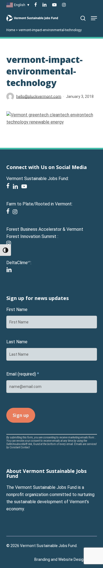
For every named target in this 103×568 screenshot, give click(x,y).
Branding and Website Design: (60, 559)
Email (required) (22, 374)
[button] (94, 18)
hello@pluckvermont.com (38, 96)
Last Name (16, 341)
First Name (16, 309)
